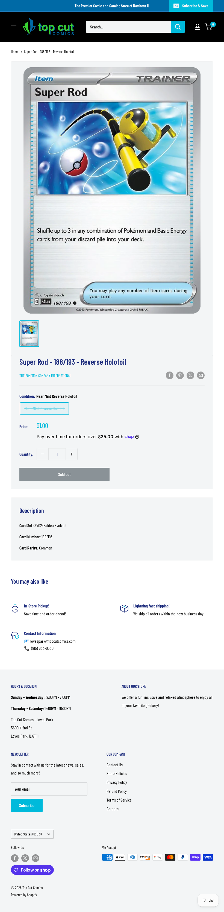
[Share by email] (201, 375)
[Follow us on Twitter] (25, 858)
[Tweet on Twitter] (190, 375)
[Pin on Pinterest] (180, 375)
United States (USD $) (28, 834)
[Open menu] (13, 27)
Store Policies (117, 773)
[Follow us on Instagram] (35, 858)
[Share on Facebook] (169, 375)
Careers (113, 808)
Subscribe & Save (195, 5)
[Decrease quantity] (42, 454)
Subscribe (26, 805)
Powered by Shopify (24, 894)
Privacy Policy (117, 782)
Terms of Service (119, 799)
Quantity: (26, 454)
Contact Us (115, 764)
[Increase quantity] (71, 454)
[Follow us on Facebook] (15, 858)
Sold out (64, 474)
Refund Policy (117, 791)
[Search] (178, 27)
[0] (208, 27)
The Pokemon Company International (45, 375)
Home (15, 51)
